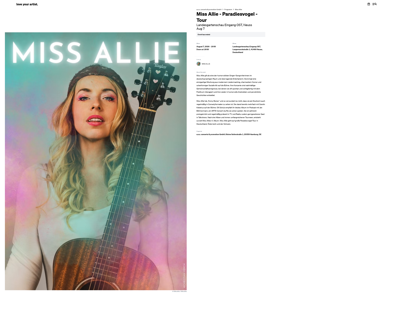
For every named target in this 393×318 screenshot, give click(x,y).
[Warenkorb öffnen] (368, 4)
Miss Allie (238, 9)
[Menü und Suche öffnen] (375, 4)
